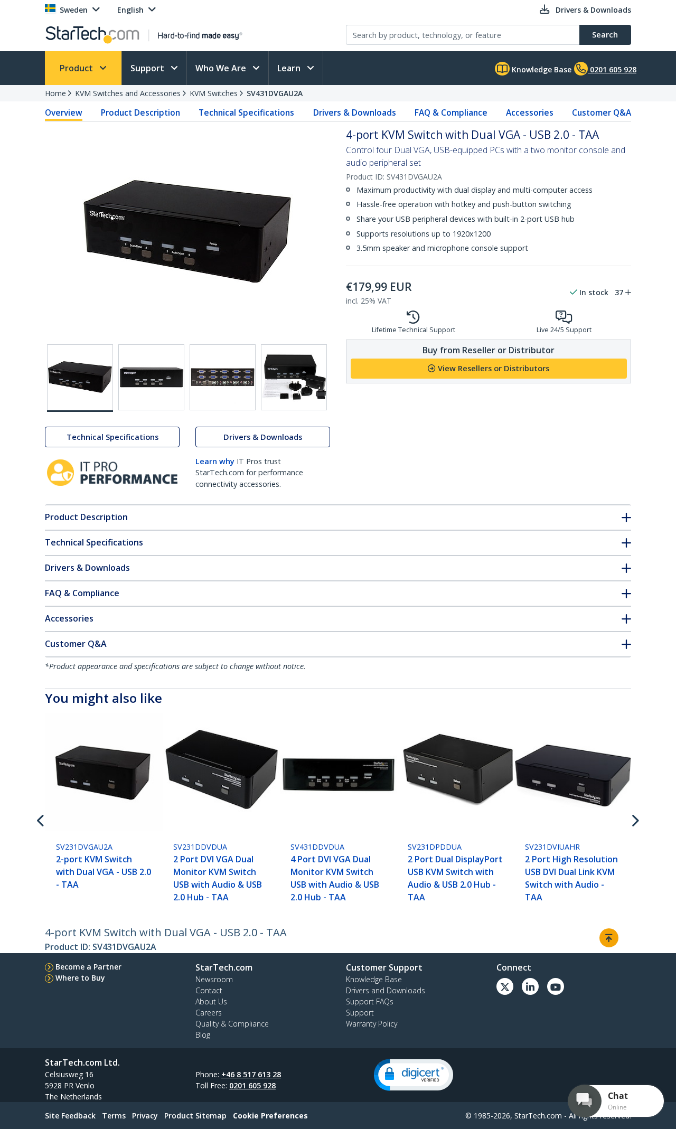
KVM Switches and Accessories (128, 93)
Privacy (145, 1116)
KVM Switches (214, 93)
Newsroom (214, 979)
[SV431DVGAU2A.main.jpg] (80, 378)
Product (77, 68)
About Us (211, 1001)
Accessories (529, 112)
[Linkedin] (530, 986)
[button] (413, 1075)
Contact (208, 990)
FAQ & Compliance (451, 112)
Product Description (140, 112)
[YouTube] (555, 986)
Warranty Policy (371, 1024)
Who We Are (221, 68)
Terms (114, 1116)
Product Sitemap (195, 1116)
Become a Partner (88, 967)
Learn (290, 68)
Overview (63, 112)
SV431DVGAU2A (275, 93)
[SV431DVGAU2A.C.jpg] (223, 377)
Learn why (214, 461)
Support (148, 68)
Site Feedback (70, 1116)
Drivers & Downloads (354, 112)
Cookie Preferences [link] (270, 1116)
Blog (202, 1035)
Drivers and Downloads (385, 990)
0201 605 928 (252, 1085)
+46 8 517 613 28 (251, 1074)
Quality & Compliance (232, 1024)
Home (55, 93)
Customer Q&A (601, 112)
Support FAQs (369, 1001)
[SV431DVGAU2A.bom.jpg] (294, 377)
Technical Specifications (246, 112)
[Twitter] (504, 986)
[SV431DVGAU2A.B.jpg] (151, 377)
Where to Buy (80, 978)
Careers (208, 1013)
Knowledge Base (540, 69)
